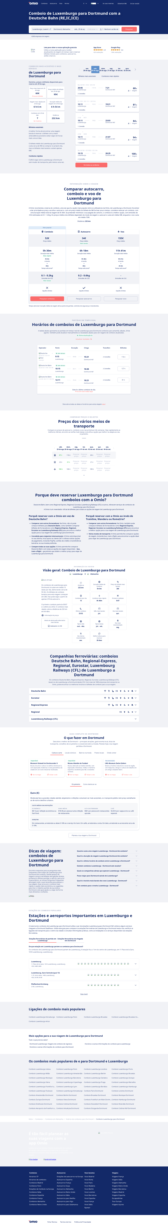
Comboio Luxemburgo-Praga (94, 1082)
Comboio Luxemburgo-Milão (39, 1073)
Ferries (67, 3)
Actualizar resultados (83, 339)
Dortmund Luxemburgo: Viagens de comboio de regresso (51, 1044)
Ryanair (87, 1208)
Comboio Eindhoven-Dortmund (40, 1104)
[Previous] (54, 448)
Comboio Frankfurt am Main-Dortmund (98, 1100)
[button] (80, 29)
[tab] (87, 76)
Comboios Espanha (36, 1195)
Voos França (89, 1201)
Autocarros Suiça (63, 1186)
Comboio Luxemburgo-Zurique (123, 1078)
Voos (60, 3)
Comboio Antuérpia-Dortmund (67, 1108)
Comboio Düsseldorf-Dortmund (96, 1104)
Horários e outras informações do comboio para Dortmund (52, 1047)
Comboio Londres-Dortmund (122, 1091)
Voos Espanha (89, 1198)
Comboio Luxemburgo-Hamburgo (124, 1087)
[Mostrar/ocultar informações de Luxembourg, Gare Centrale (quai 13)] (135, 975)
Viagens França (118, 1176)
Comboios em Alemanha (54, 1119)
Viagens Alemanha (119, 1183)
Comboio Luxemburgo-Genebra (95, 1078)
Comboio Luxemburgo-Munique (40, 1078)
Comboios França (36, 1198)
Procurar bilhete (37, 96)
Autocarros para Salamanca (67, 1204)
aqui (103, 404)
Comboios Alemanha (37, 1201)
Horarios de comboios (37, 1180)
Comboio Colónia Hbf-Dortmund (124, 1108)
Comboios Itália (35, 1192)
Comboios (44, 3)
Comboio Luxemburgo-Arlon (39, 1021)
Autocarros (53, 3)
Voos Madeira (89, 1186)
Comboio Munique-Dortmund (123, 1095)
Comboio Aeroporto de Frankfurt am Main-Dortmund (48, 1108)
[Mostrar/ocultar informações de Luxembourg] (135, 964)
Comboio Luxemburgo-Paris (66, 1017)
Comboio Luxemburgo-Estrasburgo (42, 1017)
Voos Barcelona (90, 1195)
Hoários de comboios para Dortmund (80, 1119)
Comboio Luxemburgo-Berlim (95, 1073)
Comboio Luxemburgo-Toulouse (40, 1091)
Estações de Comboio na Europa (41, 1189)
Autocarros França (64, 1183)
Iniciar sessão (134, 3)
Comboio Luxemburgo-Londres (95, 1069)
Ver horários (38, 121)
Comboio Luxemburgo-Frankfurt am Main (44, 1087)
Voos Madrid (89, 1176)
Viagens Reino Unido (120, 1186)
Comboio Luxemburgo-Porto (122, 1069)
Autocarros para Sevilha (66, 1198)
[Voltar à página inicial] (35, 3)
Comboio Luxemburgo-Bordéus (95, 1087)
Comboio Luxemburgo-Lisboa (40, 1069)
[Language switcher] (95, 3)
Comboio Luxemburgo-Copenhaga (69, 1082)
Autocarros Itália (63, 1195)
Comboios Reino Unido (38, 1204)
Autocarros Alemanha (65, 1189)
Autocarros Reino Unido (66, 1192)
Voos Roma (88, 1180)
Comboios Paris (35, 1186)
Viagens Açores (118, 1204)
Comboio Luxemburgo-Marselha (124, 1082)
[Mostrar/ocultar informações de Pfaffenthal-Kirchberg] (135, 985)
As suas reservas (108, 3)
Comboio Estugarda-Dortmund (95, 1108)
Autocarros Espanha (64, 1180)
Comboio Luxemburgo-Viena (39, 1082)
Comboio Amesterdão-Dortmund (41, 1095)
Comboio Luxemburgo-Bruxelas (95, 1017)
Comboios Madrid (36, 1183)
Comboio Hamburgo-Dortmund (123, 1100)
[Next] (135, 69)
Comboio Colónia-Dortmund (66, 1104)
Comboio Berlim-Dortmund (66, 1095)
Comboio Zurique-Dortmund (39, 1100)
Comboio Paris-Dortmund (93, 1091)
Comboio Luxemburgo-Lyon (66, 1087)
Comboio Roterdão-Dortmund (123, 1104)
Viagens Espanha (118, 1195)
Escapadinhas (117, 1198)
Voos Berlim (89, 1189)
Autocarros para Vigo (65, 1201)
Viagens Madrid (118, 1192)
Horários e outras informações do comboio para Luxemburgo (107, 1044)
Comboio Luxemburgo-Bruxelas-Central (126, 1017)
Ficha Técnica (52, 1222)
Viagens (115, 1173)
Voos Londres (89, 1192)
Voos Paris (88, 1183)
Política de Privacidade (82, 1222)
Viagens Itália (117, 1180)
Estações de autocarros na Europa (70, 1176)
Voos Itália (88, 1204)
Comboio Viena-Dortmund (66, 1100)
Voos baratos (89, 1173)
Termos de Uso (65, 1222)
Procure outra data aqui (84, 391)
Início (31, 1119)
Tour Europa (117, 1201)
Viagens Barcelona (119, 1189)
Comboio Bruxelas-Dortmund (95, 1095)
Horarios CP (33, 1176)
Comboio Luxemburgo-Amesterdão (69, 1073)
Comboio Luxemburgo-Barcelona (68, 1078)
